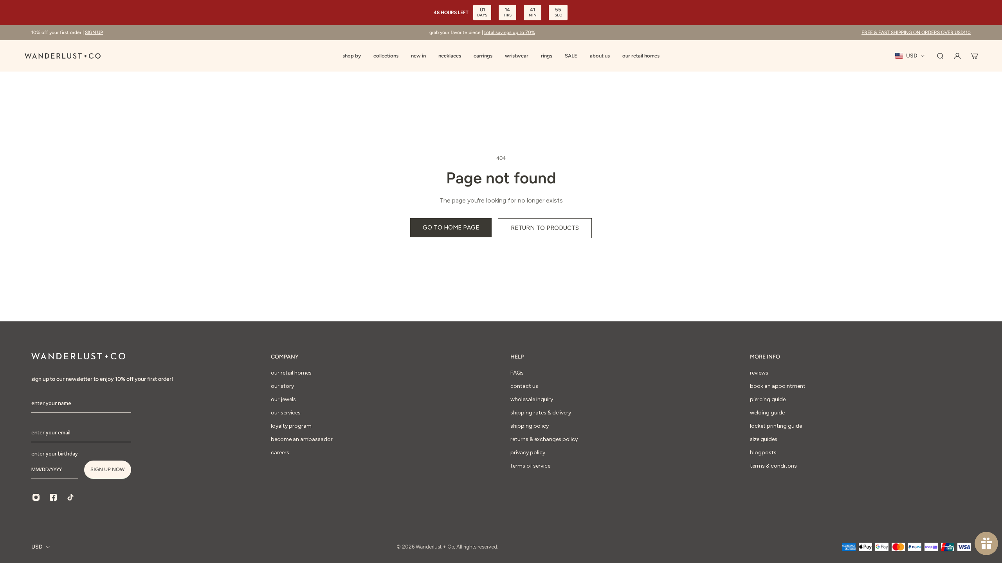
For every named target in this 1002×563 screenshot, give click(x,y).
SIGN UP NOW (107, 469)
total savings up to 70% (509, 32)
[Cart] (974, 56)
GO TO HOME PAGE (451, 227)
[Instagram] (36, 497)
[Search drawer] (940, 56)
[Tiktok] (70, 497)
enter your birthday (54, 453)
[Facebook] (53, 497)
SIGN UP (94, 32)
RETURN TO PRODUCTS (545, 227)
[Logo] (62, 55)
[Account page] (957, 56)
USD (37, 546)
